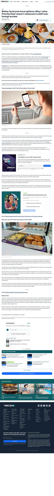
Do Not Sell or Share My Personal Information (47, 411)
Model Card (46, 420)
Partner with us (38, 421)
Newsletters (38, 417)
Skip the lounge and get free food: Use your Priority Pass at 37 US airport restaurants (24, 216)
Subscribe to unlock (47, 165)
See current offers (27, 370)
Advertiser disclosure (48, 1)
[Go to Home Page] (4, 1)
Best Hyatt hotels (22, 420)
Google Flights (22, 410)
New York (29, 413)
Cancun (29, 417)
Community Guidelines (20, 325)
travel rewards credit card (27, 83)
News (3, 9)
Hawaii (29, 410)
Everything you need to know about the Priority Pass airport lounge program (42, 398)
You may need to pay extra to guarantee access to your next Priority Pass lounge (25, 398)
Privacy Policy (33, 168)
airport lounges (45, 56)
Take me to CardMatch (29, 210)
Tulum (29, 416)
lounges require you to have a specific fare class (12, 61)
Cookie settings (46, 416)
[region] (18, 339)
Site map (37, 416)
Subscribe (15, 441)
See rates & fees (3, 359)
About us (37, 410)
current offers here (37, 53)
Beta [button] (28, 323)
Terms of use (46, 415)
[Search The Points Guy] (53, 1)
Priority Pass (4, 65)
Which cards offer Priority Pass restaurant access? (17, 292)
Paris (28, 414)
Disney (29, 419)
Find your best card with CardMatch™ (27, 373)
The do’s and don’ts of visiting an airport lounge (8, 398)
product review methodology (13, 49)
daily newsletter (40, 80)
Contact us (38, 414)
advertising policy (5, 49)
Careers (37, 413)
